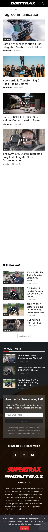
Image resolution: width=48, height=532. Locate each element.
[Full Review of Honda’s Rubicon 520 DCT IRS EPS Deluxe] (13, 293)
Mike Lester (7, 124)
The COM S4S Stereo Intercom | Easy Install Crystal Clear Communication (22, 157)
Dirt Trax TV (7, 51)
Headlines (6, 76)
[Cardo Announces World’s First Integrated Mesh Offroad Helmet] (24, 30)
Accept (25, 528)
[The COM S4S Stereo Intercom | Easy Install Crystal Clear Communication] (24, 140)
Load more (23, 336)
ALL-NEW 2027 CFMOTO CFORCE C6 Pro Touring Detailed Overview (28, 382)
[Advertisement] (24, 214)
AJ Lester (6, 164)
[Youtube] (32, 454)
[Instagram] (23, 454)
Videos (5, 113)
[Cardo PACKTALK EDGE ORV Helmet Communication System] (24, 103)
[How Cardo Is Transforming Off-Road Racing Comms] (24, 66)
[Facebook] (15, 454)
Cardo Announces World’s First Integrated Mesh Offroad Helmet (23, 45)
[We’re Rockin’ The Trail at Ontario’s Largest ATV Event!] (13, 277)
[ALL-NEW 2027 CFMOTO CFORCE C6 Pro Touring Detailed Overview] (13, 309)
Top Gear (6, 39)
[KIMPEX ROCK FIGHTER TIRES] (13, 325)
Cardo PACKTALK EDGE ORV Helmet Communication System (22, 119)
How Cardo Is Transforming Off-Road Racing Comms (22, 82)
